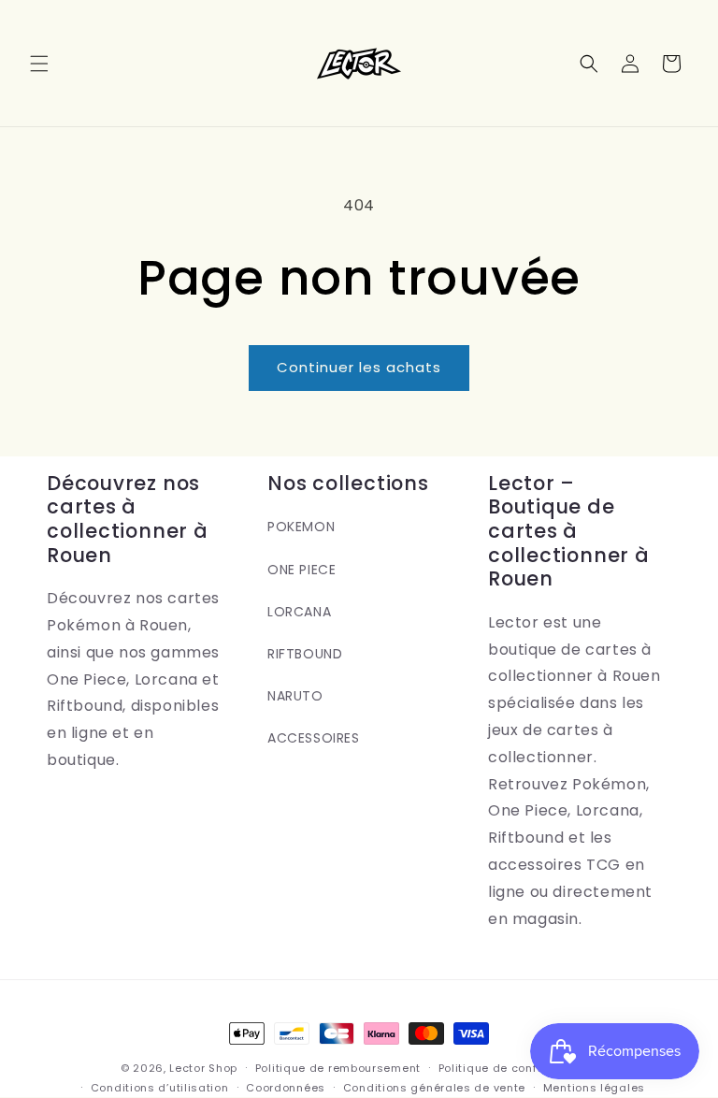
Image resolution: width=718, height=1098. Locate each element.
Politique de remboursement (338, 1068)
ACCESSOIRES (313, 738)
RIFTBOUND (304, 653)
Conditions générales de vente (434, 1087)
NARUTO (295, 695)
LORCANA (299, 611)
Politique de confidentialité (518, 1068)
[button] (39, 63)
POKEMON (301, 526)
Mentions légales (594, 1087)
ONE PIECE (301, 569)
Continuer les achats (359, 367)
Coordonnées (285, 1087)
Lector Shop (203, 1068)
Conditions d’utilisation (160, 1087)
